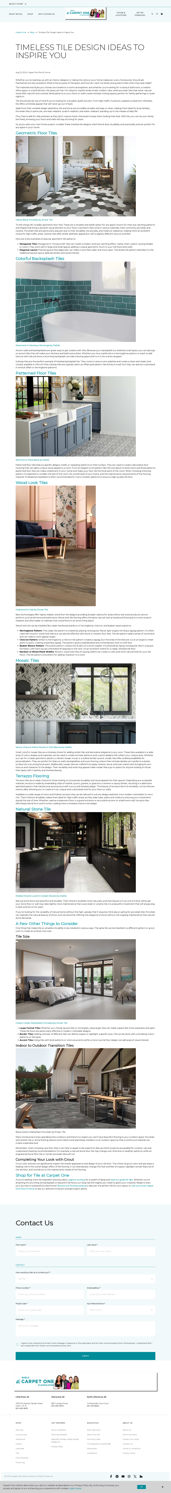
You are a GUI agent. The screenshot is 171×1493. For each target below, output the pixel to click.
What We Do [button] (15, 14)
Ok (141, 1487)
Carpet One (21, 32)
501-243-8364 (93, 1406)
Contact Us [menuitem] (128, 1444)
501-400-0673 (57, 1406)
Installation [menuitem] (92, 1453)
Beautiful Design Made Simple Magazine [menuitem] (65, 1440)
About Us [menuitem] (127, 1430)
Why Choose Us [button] (46, 14)
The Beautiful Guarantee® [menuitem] (99, 1444)
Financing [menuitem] (20, 1462)
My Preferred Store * (96, 1304)
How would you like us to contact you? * (33, 1272)
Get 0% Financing (140, 14)
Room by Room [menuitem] (130, 1434)
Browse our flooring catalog (72, 1186)
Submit (85, 1356)
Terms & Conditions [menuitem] (132, 1448)
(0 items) (162, 14)
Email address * (93, 1288)
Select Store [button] (16, 4)
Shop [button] (30, 14)
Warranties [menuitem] (92, 1448)
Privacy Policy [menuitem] (129, 1453)
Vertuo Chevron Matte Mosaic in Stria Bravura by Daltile (44, 747)
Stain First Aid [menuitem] (93, 1434)
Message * (20, 1319)
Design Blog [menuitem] (56, 1446)
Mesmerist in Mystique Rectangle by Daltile (38, 345)
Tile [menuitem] (17, 1453)
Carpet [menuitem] (19, 1444)
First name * (21, 1245)
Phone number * (23, 1288)
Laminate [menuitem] (20, 1448)
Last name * (92, 1245)
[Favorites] (157, 14)
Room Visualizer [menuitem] (58, 1430)
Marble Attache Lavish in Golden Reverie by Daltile (41, 896)
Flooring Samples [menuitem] (59, 1434)
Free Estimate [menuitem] (22, 1458)
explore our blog (76, 1180)
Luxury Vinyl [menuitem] (21, 1434)
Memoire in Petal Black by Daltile (32, 460)
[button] (152, 14)
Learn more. (75, 1488)
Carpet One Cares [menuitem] (131, 1439)
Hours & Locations (121, 14)
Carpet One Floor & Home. (23, 1476)
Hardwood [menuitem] (20, 1439)
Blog (32, 32)
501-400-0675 (22, 1408)
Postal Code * (21, 1304)
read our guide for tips (121, 1180)
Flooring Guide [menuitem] (93, 1439)
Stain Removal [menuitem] (93, 1430)
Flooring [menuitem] (19, 1430)
